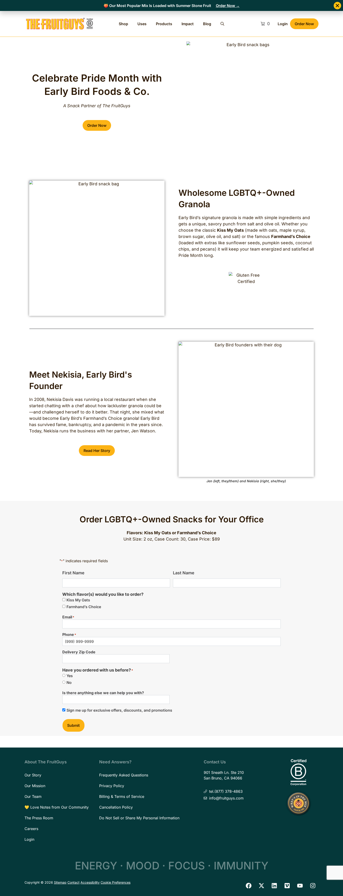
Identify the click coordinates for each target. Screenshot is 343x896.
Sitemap (60, 882)
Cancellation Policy (116, 807)
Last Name (183, 572)
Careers (31, 828)
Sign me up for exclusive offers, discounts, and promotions (119, 710)
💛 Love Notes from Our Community (56, 807)
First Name (73, 572)
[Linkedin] (274, 885)
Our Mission (34, 785)
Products (164, 23)
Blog (207, 23)
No (69, 682)
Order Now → (228, 5)
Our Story (32, 775)
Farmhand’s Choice (83, 606)
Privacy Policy (111, 785)
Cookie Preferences (115, 882)
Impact (188, 23)
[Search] (222, 23)
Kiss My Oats (78, 600)
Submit (73, 725)
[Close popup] (337, 5)
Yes (69, 675)
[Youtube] (300, 885)
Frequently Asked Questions (123, 775)
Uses (142, 23)
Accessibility (90, 882)
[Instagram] (312, 885)
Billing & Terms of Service (121, 796)
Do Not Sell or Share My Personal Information (139, 818)
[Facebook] (248, 885)
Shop (123, 23)
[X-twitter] (261, 885)
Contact (73, 882)
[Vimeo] (287, 885)
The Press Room (38, 818)
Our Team (33, 796)
